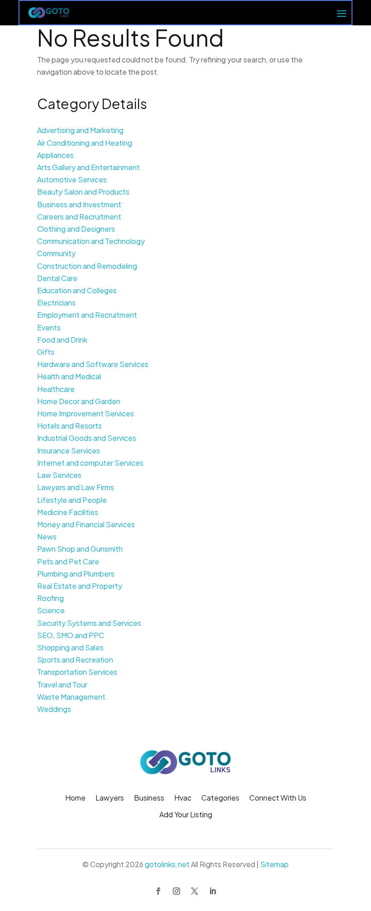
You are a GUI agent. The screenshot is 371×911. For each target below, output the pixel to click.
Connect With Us (277, 798)
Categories (220, 798)
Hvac (182, 798)
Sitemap (274, 864)
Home (75, 798)
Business (149, 798)
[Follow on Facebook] (158, 891)
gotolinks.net (167, 864)
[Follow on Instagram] (176, 891)
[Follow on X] (194, 891)
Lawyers (109, 798)
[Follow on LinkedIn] (212, 891)
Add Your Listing (185, 815)
